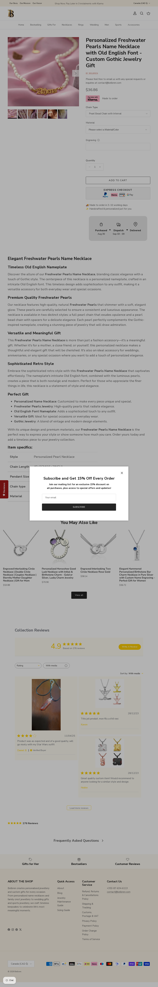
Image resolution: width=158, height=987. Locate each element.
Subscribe (79, 507)
